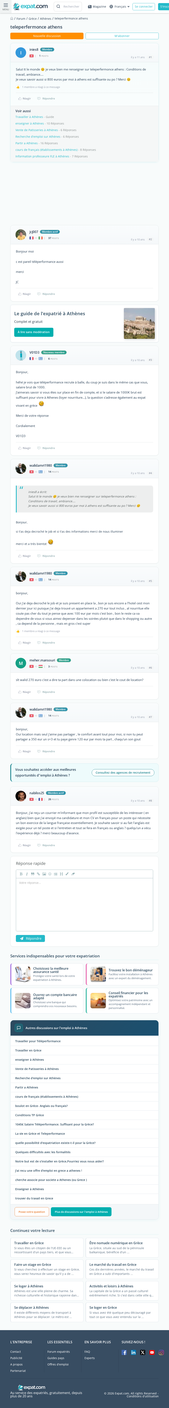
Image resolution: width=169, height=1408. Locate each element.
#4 (150, 473)
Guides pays (55, 1358)
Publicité (16, 1358)
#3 (150, 360)
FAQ (87, 1352)
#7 (150, 717)
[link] (38, 873)
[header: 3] (61, 873)
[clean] (72, 873)
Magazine (99, 6)
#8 (150, 800)
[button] (67, 873)
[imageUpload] (44, 873)
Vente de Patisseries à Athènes (36, 130)
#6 (150, 667)
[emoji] (49, 873)
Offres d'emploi (58, 1364)
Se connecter (144, 6)
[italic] (26, 873)
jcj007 (33, 231)
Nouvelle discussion (47, 36)
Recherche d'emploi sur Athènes (37, 136)
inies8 (33, 49)
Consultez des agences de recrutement (123, 772)
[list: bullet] (55, 873)
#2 (150, 239)
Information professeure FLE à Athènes (42, 156)
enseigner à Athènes (29, 123)
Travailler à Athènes (29, 117)
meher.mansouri (42, 660)
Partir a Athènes (26, 143)
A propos (16, 1364)
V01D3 (34, 352)
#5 (150, 581)
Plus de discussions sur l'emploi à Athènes (81, 1212)
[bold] (20, 873)
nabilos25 (36, 793)
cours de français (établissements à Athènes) (46, 150)
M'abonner (122, 36)
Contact (15, 1352)
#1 (150, 57)
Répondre (48, 98)
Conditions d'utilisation (143, 1396)
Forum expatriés (58, 1352)
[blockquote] (32, 873)
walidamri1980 (40, 465)
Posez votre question (32, 1212)
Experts (89, 1358)
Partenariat (18, 1371)
